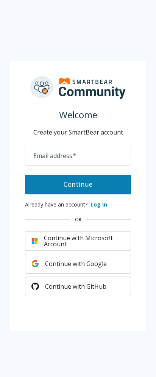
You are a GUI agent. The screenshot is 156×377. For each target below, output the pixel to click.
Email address (54, 155)
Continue (78, 184)
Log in (98, 204)
